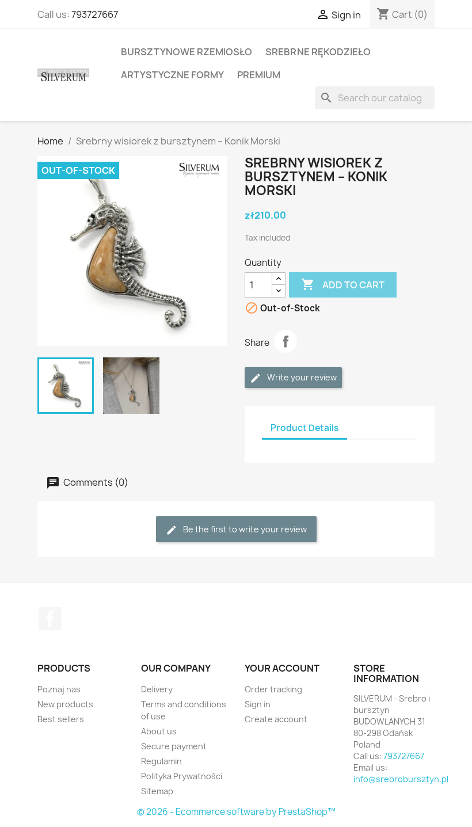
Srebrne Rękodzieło (318, 51)
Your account (282, 668)
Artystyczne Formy (172, 74)
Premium (258, 74)
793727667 (94, 14)
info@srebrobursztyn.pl (400, 778)
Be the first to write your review (244, 529)
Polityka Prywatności (181, 776)
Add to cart (343, 284)
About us (159, 731)
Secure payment (174, 746)
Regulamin (161, 761)
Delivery (157, 689)
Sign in (258, 704)
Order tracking (273, 689)
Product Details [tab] (304, 428)
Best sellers (60, 719)
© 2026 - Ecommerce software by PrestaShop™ (236, 812)
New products (65, 704)
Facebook (50, 618)
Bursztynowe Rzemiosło (186, 51)
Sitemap (157, 791)
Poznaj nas (59, 689)
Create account (276, 719)
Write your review (301, 377)
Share (285, 341)
